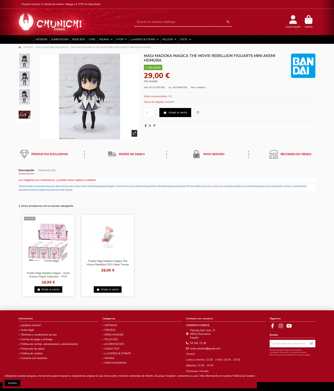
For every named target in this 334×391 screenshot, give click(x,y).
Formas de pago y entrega (36, 339)
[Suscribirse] (311, 343)
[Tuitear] (150, 125)
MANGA (109, 358)
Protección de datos (33, 348)
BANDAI (201, 87)
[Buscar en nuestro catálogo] (228, 22)
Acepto (12, 383)
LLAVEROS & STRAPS (117, 353)
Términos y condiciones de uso (39, 334)
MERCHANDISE (114, 334)
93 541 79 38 (198, 343)
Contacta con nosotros (34, 358)
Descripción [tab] (26, 170)
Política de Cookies (243, 376)
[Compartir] (145, 125)
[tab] (47, 171)
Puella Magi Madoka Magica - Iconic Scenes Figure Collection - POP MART (48, 276)
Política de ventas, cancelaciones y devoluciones (49, 344)
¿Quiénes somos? (31, 325)
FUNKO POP (111, 348)
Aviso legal (27, 330)
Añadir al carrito (178, 112)
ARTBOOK (110, 325)
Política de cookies (32, 353)
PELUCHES (111, 339)
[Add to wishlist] (198, 112)
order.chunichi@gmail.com (205, 348)
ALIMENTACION (114, 344)
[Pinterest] (154, 125)
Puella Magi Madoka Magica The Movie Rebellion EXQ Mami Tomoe (108, 262)
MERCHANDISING (115, 363)
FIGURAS (110, 330)
